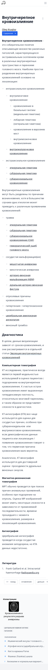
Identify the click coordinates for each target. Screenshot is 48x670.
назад (12, 581)
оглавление (26, 581)
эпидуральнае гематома (23, 167)
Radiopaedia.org (30, 572)
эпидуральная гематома (23, 224)
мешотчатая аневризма (23, 264)
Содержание (8, 33)
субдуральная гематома (23, 173)
